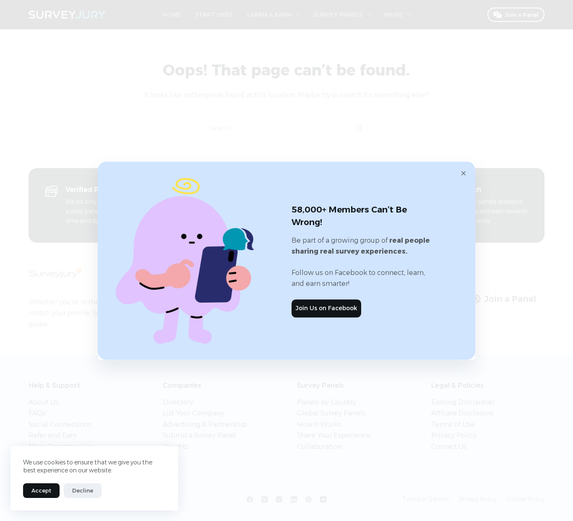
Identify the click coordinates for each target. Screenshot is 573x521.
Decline (82, 490)
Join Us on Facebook (326, 308)
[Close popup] (463, 173)
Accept (41, 490)
